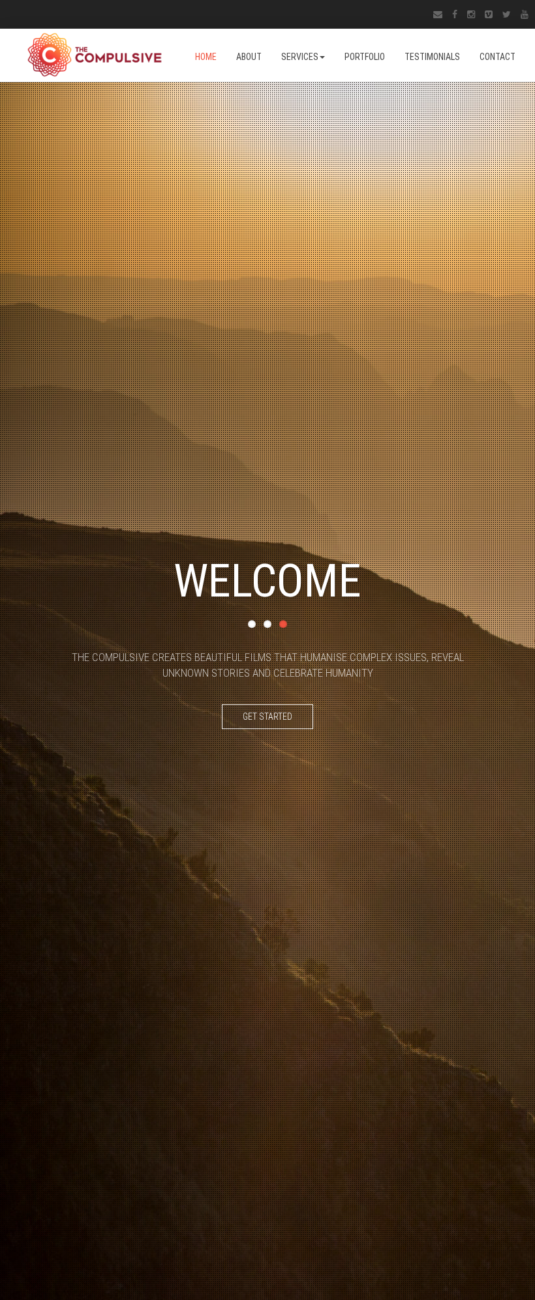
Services (299, 57)
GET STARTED (267, 716)
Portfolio (364, 57)
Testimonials (432, 57)
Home (206, 57)
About (249, 57)
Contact (497, 57)
